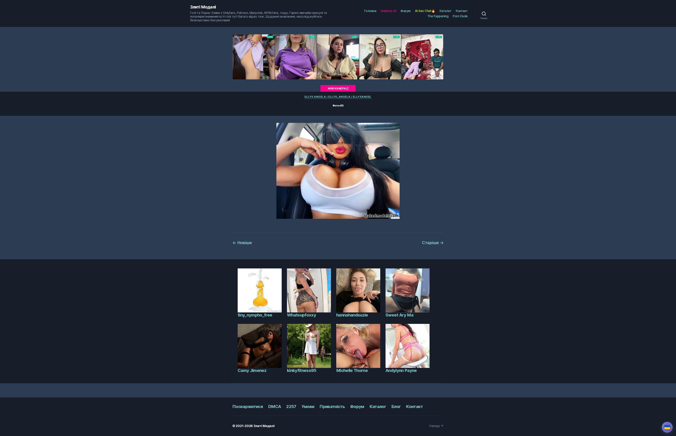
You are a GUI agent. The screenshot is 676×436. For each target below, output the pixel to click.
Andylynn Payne (401, 370)
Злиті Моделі (203, 7)
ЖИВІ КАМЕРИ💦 (338, 88)
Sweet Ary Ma (399, 315)
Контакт (462, 11)
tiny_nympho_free (255, 315)
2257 (291, 406)
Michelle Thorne (352, 370)
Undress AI (388, 11)
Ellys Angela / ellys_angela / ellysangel (338, 96)
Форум (405, 11)
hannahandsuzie (352, 315)
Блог (396, 406)
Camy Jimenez (252, 370)
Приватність (332, 406)
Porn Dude (460, 16)
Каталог (446, 11)
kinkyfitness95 (301, 370)
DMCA (274, 406)
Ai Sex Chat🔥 (425, 11)
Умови (308, 406)
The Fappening (438, 16)
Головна (370, 11)
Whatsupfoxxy (301, 315)
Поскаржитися (247, 406)
